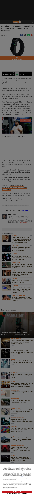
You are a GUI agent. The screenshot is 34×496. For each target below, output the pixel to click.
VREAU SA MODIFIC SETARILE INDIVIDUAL (17, 493)
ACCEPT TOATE (17, 491)
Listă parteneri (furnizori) (6, 488)
